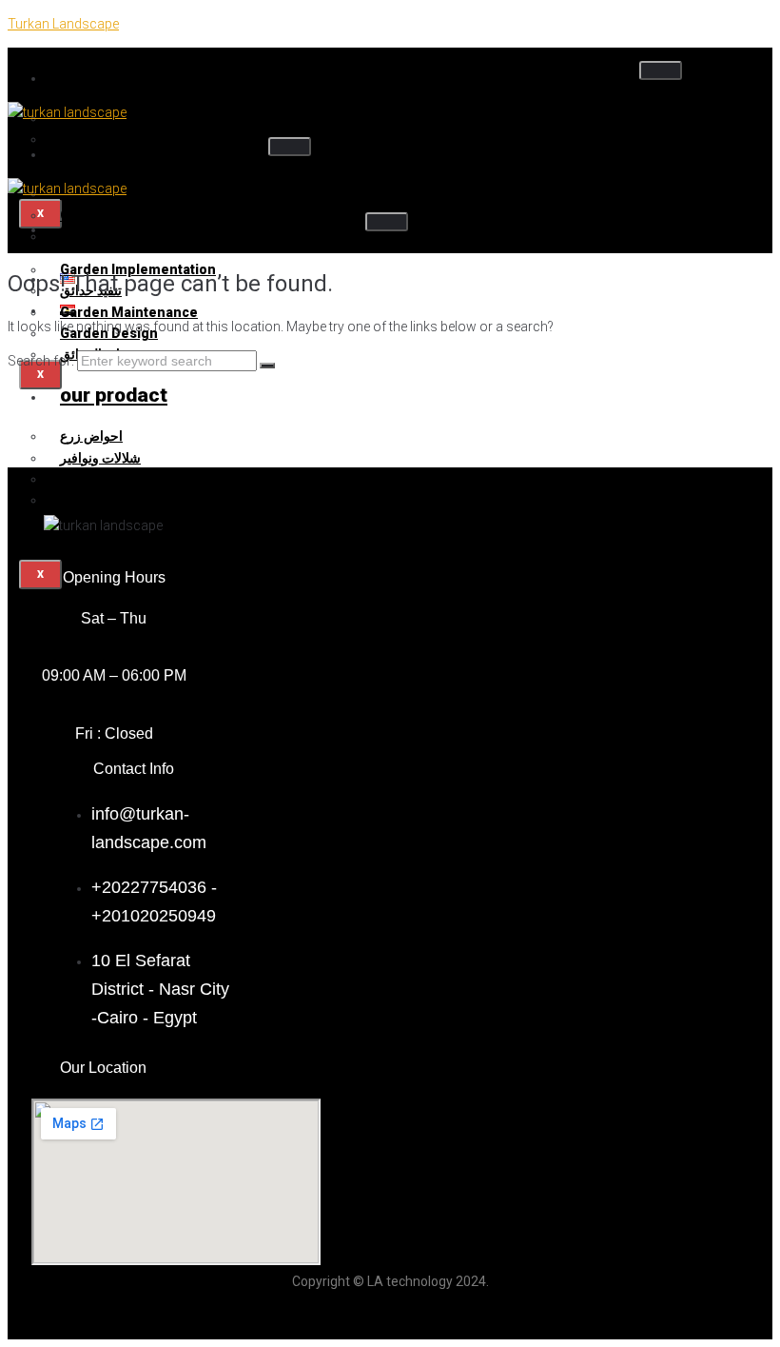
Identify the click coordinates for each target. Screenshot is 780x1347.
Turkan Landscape (63, 23)
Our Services (119, 152)
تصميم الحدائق (121, 227)
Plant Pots (93, 499)
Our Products (121, 76)
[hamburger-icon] (660, 70)
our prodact (113, 395)
